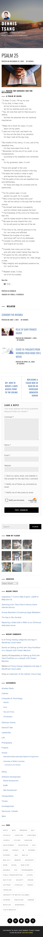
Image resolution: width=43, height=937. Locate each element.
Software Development (11, 777)
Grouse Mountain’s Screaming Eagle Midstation (21, 612)
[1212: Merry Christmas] (6, 567)
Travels (5, 801)
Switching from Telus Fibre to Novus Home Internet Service (19, 606)
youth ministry (9, 910)
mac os (25, 855)
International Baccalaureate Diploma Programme (20, 756)
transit (30, 885)
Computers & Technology (12, 698)
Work (4, 816)
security (19, 880)
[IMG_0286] (6, 556)
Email (7, 455)
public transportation (13, 875)
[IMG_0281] (27, 545)
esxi (34, 845)
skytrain (7, 885)
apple (5, 830)
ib (23, 850)
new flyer (25, 865)
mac (16, 855)
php (15, 870)
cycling (17, 840)
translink (7, 890)
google (15, 850)
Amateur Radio (8, 688)
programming (27, 870)
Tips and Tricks (8, 712)
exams (5, 850)
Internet (6, 702)
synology (19, 885)
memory (18, 860)
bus (32, 830)
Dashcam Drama (8, 722)
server (30, 880)
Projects (5, 748)
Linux (5, 707)
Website (7, 465)
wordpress (19, 905)
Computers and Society (13, 765)
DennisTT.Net (7, 727)
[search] (40, 24)
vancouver (18, 900)
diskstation (23, 845)
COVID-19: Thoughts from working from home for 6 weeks (28, 353)
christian (19, 835)
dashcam (28, 840)
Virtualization (7, 716)
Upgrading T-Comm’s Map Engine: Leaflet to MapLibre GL (20, 598)
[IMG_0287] (6, 545)
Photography (7, 743)
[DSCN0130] (27, 567)
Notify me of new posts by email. (20, 492)
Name (7, 445)
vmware (31, 900)
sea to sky (7, 880)
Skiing (4, 772)
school (30, 875)
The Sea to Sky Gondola (11, 617)
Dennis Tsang (9, 26)
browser (23, 830)
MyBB (5, 785)
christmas (31, 835)
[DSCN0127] (17, 567)
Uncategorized (8, 806)
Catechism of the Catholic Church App (25, 674)
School (4, 753)
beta (14, 830)
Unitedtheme (27, 932)
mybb (5, 865)
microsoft (29, 860)
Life (3, 737)
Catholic (12, 291)
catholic (20, 294)
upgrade (6, 900)
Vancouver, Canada (10, 811)
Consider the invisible (12, 314)
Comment (9, 417)
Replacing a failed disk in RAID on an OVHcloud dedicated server (32, 387)
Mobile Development (10, 781)
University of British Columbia (13, 761)
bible (13, 294)
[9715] (17, 556)
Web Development (10, 790)
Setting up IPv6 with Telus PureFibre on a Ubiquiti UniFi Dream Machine (21, 658)
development (8, 845)
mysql (14, 865)
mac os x (6, 860)
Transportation (7, 796)
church (6, 840)
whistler (7, 905)
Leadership (6, 732)
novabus (6, 870)
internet (32, 850)
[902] (17, 545)
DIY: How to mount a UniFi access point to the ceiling (11, 387)
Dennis (31, 61)
